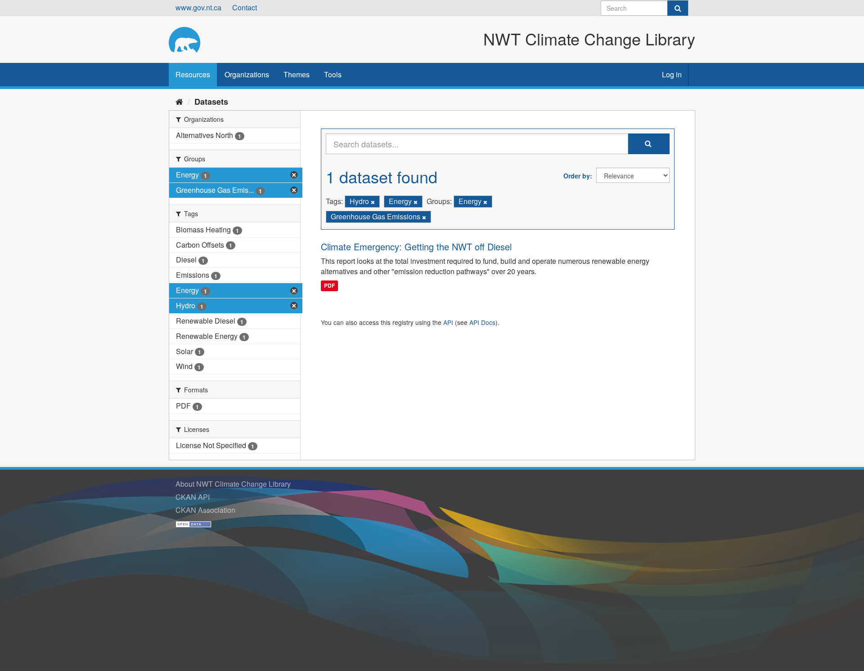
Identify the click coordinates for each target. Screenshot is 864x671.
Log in (672, 74)
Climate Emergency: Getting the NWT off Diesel (416, 246)
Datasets (211, 101)
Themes (297, 74)
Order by (576, 175)
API (448, 322)
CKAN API (193, 497)
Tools (333, 74)
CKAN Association (205, 510)
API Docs (482, 322)
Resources (193, 74)
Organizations (247, 74)
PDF (329, 285)
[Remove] (373, 201)
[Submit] (677, 8)
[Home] (179, 101)
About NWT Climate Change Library (233, 484)
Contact (244, 7)
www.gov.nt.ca (198, 7)
